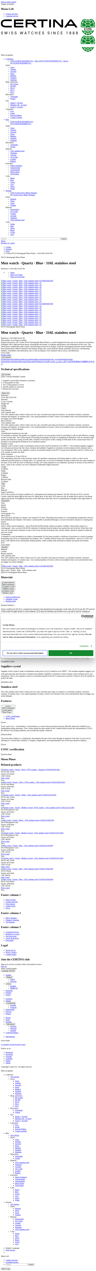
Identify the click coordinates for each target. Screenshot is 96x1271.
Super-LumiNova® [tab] (13, 597)
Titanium (13, 153)
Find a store (5, 778)
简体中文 (79, 362)
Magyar (38, 359)
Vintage (13, 69)
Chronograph (15, 168)
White (12, 189)
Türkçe (29, 362)
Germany (9, 999)
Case (3, 408)
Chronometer (15, 170)
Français (26, 359)
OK (71, 653)
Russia (8, 1018)
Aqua (12, 67)
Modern (13, 76)
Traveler (13, 71)
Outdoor (13, 78)
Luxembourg (11, 1003)
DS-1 (12, 92)
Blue (12, 180)
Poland (8, 1014)
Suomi (17, 362)
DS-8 (8, 251)
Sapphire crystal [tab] (11, 599)
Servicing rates (11, 936)
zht (34, 362)
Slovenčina (11, 362)
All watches (14, 1077)
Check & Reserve (12, 938)
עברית (68, 362)
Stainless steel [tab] (11, 601)
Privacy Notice (11, 952)
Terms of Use (11, 950)
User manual (6, 357)
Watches (9, 249)
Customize (84, 646)
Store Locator (11, 900)
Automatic (14, 97)
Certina (8, 247)
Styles (12, 1079)
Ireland (8, 1001)
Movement (5, 501)
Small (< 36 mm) (16, 103)
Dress (12, 74)
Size (11, 1114)
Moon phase (14, 172)
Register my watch (12, 934)
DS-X (12, 88)
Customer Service (12, 932)
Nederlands (45, 359)
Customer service (12, 16)
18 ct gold (14, 157)
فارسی (57, 362)
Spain (8, 1020)
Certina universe (12, 14)
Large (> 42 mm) (16, 107)
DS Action (14, 84)
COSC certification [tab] (13, 716)
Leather (13, 159)
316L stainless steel (17, 151)
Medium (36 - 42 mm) (18, 105)
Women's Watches (12, 920)
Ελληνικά (44, 362)
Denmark (9, 991)
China (8, 984)
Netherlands (10, 1010)
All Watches (10, 922)
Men (7, 120)
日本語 (73, 362)
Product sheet (6, 355)
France (8, 995)
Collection (9, 59)
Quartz (12, 99)
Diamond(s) (14, 210)
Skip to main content (8, 2)
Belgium (9, 977)
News (8, 908)
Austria (8, 975)
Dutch (12, 979)
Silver (12, 187)
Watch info (5, 393)
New (12, 111)
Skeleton (13, 80)
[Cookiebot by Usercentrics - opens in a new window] (83, 616)
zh (32, 362)
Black (12, 178)
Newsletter (10, 940)
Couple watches (16, 118)
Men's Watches (11, 918)
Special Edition (16, 115)
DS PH (13, 86)
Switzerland (10, 1024)
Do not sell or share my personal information (25, 653)
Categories (14, 1123)
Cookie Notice (11, 954)
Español (20, 359)
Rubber (13, 161)
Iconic (12, 113)
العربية (63, 362)
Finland (8, 993)
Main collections (16, 1096)
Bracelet (4, 547)
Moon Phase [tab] (10, 718)
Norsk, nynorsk (55, 359)
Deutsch (9, 359)
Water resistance (16, 166)
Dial (3, 484)
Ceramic (13, 155)
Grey (12, 184)
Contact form (10, 906)
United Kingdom (12, 1033)
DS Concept (6, 374)
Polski (63, 359)
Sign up (4, 966)
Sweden (9, 1022)
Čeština (38, 362)
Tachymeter (14, 174)
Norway (9, 1012)
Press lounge (10, 904)
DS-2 (12, 90)
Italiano (32, 359)
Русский (51, 362)
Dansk (3, 359)
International (10, 1037)
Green (12, 182)
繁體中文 (87, 362)
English (14, 359)
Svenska (23, 362)
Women (8, 191)
